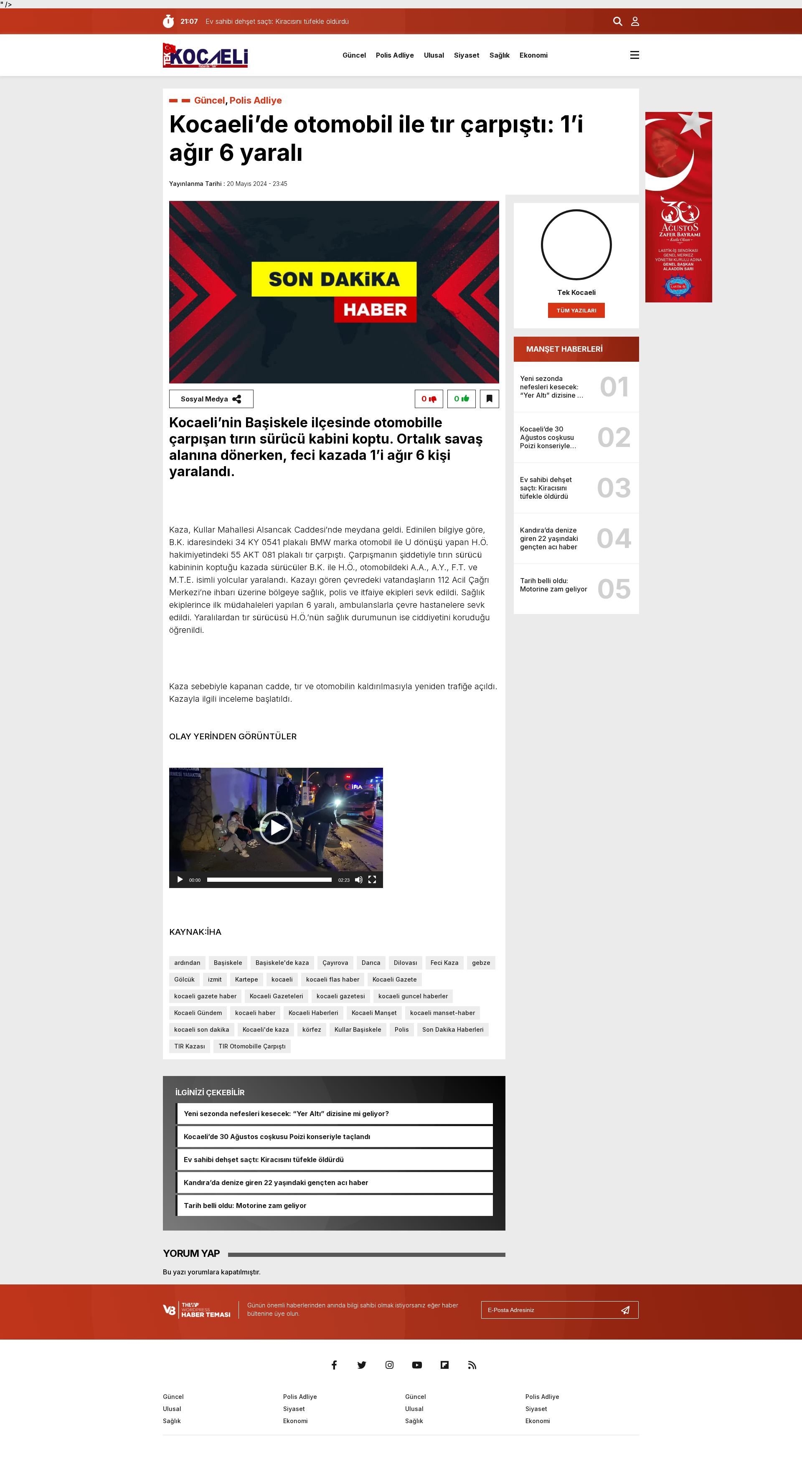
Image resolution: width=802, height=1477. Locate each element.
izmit (215, 979)
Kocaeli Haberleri (313, 1012)
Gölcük (184, 979)
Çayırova (335, 962)
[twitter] (362, 1365)
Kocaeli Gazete (395, 979)
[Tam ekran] (372, 880)
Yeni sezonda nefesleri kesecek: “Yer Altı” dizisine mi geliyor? (286, 1113)
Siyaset (467, 55)
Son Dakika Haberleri (453, 1029)
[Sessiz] (359, 880)
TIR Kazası (189, 1046)
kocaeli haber (255, 1012)
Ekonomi (534, 55)
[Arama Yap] (614, 21)
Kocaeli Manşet (374, 1012)
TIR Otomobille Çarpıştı (252, 1046)
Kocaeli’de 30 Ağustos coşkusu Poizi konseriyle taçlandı (277, 1136)
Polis (402, 1029)
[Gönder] (629, 1310)
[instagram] (389, 1365)
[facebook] (334, 1365)
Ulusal (434, 55)
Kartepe (246, 979)
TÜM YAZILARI (576, 310)
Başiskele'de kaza (282, 962)
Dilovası (405, 962)
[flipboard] (444, 1365)
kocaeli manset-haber (442, 1012)
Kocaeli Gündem (198, 1012)
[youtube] (417, 1365)
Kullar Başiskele (358, 1029)
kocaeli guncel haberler (413, 996)
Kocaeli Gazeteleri (276, 996)
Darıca (371, 962)
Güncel (354, 55)
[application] (276, 828)
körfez (311, 1029)
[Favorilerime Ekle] (489, 399)
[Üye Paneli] (630, 21)
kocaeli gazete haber (205, 996)
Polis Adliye (395, 55)
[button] (276, 828)
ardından (187, 962)
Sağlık (500, 55)
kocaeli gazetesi (341, 996)
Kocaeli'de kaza (266, 1029)
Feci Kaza (445, 962)
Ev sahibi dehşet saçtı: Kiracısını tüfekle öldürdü (264, 1159)
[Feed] (472, 1365)
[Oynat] (180, 880)
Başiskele (228, 962)
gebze (481, 962)
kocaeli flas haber (332, 979)
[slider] (269, 880)
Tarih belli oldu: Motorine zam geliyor (245, 1205)
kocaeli (282, 979)
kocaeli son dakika (201, 1029)
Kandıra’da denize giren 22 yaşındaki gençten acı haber (276, 1182)
